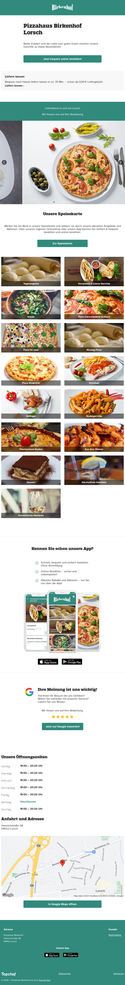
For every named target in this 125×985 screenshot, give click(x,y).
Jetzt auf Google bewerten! (63, 726)
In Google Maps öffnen (62, 904)
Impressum (118, 973)
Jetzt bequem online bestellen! (62, 58)
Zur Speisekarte (62, 243)
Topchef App (44, 980)
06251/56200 (115, 935)
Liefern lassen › (14, 85)
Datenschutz (65, 973)
